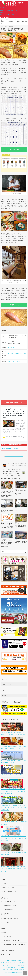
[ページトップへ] (25, 973)
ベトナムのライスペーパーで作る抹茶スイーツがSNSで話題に (13, 853)
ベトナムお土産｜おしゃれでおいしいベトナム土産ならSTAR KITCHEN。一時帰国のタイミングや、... (14, 869)
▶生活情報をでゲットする (10, 448)
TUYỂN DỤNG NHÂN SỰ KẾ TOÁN (10, 940)
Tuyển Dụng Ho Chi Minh (7, 950)
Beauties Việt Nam (14, 964)
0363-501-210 (11, 347)
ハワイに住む (21, 967)
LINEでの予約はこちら (13, 361)
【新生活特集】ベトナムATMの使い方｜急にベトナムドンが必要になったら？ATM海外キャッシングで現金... (13, 838)
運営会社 (3, 883)
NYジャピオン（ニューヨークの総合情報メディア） (14, 965)
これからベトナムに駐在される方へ (9, 10)
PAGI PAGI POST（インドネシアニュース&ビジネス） (14, 962)
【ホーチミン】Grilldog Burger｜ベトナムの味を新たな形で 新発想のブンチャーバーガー (13, 747)
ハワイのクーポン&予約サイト (10, 967)
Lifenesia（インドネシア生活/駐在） (14, 960)
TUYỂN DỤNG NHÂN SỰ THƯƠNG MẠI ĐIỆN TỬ (13, 945)
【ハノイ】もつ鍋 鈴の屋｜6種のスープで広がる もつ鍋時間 (14, 823)
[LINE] (8, 17)
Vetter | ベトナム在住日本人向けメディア (13, 972)
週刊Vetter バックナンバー (8, 887)
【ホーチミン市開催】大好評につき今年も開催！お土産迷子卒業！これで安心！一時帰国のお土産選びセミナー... (13, 791)
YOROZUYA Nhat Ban (19, 969)
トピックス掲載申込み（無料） (9, 905)
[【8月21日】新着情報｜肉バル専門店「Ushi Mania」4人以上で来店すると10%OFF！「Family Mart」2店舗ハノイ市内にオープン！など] (12, 730)
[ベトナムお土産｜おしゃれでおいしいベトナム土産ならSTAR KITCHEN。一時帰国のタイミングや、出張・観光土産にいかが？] (12, 864)
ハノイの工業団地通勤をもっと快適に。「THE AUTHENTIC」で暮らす (13, 762)
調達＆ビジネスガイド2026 (7, 14)
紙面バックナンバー (5, 7)
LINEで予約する (13, 149)
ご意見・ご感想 (5, 922)
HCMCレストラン (4, 26)
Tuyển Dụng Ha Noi (6, 954)
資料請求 (2, 12)
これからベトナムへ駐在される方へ (10, 891)
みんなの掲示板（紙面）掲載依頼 (9, 918)
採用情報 (3, 932)
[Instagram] (6, 17)
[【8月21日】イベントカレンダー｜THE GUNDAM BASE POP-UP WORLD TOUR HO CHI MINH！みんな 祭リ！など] (12, 772)
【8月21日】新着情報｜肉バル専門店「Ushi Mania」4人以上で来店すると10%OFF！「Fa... (13, 733)
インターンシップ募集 (6, 936)
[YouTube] (4, 17)
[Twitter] (2, 17)
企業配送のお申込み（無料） (8, 901)
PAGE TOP (26, 945)
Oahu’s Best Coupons (8, 969)
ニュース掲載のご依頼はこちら (9, 909)
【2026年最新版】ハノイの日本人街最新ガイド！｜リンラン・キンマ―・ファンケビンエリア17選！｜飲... (13, 808)
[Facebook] (0, 17)
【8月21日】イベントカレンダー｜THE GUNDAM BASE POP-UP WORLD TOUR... (12, 776)
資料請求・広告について (7, 914)
